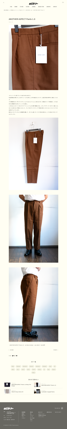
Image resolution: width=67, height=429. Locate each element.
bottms (31, 366)
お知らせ (31, 419)
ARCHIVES (49, 6)
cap (50, 366)
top (48, 369)
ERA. (13, 369)
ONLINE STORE (41, 6)
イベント (31, 420)
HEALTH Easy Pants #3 (17, 391)
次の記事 (55, 349)
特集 (30, 413)
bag (13, 366)
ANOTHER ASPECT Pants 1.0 (48, 385)
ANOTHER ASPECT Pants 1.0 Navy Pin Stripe (21, 385)
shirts (34, 369)
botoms (18, 366)
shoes (40, 369)
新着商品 (23, 413)
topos (54, 369)
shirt (29, 369)
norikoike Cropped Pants (48, 391)
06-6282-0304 (9, 415)
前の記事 (12, 349)
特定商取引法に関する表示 (42, 415)
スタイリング (32, 415)
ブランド (23, 416)
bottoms (38, 366)
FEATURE (27, 6)
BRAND (16, 6)
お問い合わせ (49, 412)
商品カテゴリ (23, 415)
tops (34, 372)
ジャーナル (31, 416)
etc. (18, 369)
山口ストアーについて (41, 413)
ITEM (11, 6)
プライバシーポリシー (41, 416)
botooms (25, 366)
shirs (23, 369)
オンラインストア (58, 412)
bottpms (44, 366)
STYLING (21, 6)
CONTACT (55, 6)
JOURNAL (34, 6)
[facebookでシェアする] (14, 355)
